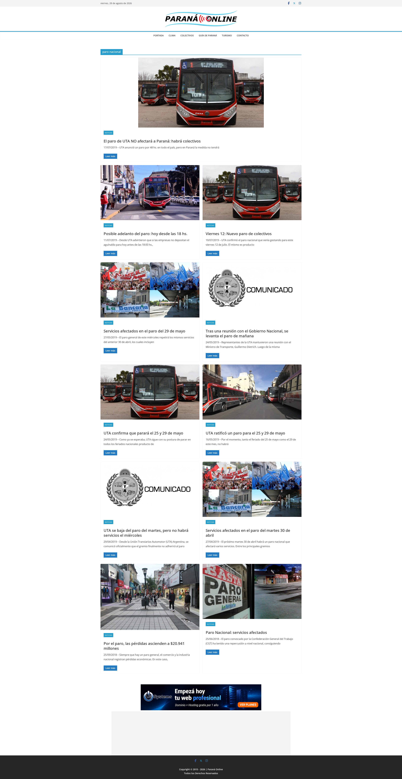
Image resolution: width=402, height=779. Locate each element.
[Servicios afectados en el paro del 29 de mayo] (149, 289)
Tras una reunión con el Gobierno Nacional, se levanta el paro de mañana (247, 333)
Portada (158, 35)
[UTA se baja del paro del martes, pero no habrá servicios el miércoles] (149, 489)
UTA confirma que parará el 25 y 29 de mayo (143, 433)
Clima (172, 35)
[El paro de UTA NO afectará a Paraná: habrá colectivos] (201, 93)
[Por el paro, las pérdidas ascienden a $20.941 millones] (149, 597)
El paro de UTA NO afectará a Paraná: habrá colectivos (152, 141)
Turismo (227, 35)
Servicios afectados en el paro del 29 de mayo (144, 331)
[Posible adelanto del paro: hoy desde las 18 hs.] (149, 192)
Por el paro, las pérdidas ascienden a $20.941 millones (144, 646)
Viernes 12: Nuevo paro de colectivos (239, 233)
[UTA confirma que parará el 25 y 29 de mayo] (149, 392)
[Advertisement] (201, 733)
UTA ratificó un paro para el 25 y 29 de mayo (245, 433)
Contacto (243, 35)
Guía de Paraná (208, 35)
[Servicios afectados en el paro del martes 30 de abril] (252, 489)
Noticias (108, 133)
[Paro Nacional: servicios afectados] (252, 591)
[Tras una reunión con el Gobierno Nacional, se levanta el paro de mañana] (252, 289)
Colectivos (187, 35)
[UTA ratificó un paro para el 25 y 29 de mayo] (252, 392)
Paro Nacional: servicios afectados (236, 632)
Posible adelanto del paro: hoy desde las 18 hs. (145, 233)
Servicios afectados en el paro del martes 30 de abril (248, 533)
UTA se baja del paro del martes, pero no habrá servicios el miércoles (146, 533)
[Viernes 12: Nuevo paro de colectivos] (252, 192)
